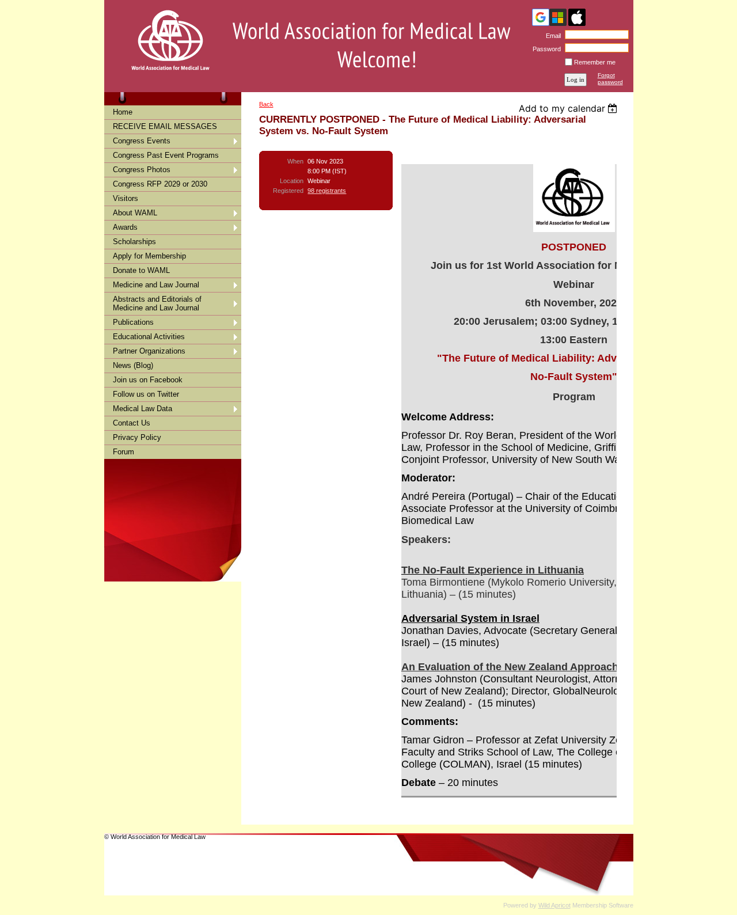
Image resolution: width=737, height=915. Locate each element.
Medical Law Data (142, 408)
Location (291, 180)
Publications (133, 322)
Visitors (125, 198)
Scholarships (134, 241)
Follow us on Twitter (146, 394)
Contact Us (131, 423)
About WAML (135, 212)
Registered (288, 190)
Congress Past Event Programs (166, 155)
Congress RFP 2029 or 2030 (160, 184)
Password (545, 48)
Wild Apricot (554, 905)
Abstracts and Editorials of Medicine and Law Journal (157, 303)
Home (122, 112)
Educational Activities (149, 336)
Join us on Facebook (148, 379)
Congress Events (141, 140)
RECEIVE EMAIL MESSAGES (165, 126)
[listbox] (570, 108)
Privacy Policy (137, 437)
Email (551, 35)
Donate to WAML (141, 270)
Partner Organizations (149, 351)
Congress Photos (141, 169)
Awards (125, 227)
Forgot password (610, 78)
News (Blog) (133, 365)
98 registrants (326, 190)
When (295, 161)
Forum (123, 451)
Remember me (595, 62)
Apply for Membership (149, 256)
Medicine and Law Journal (156, 284)
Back (266, 104)
